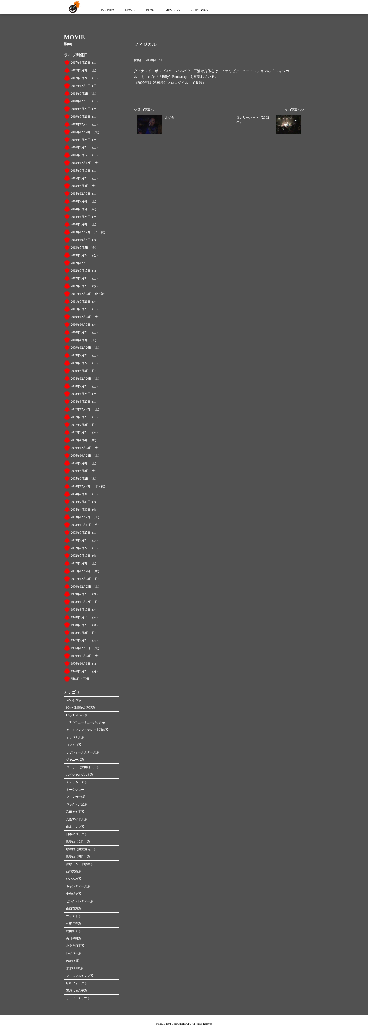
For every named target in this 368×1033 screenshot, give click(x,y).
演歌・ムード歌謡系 (79, 864)
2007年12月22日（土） (86, 409)
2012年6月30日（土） (85, 278)
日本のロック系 (76, 834)
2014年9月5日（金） (84, 209)
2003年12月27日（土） (86, 517)
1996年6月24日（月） (85, 671)
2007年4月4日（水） (84, 440)
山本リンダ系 (75, 827)
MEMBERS (172, 10)
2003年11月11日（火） (86, 525)
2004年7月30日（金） (85, 502)
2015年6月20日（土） (85, 178)
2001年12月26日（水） (86, 571)
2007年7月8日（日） (84, 425)
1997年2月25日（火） (85, 640)
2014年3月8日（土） (84, 224)
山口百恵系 (73, 908)
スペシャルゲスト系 (79, 774)
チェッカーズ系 (76, 782)
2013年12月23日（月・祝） (89, 232)
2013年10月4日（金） (85, 240)
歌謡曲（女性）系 (78, 841)
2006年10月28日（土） (86, 455)
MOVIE (130, 10)
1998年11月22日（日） (86, 602)
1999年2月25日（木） (85, 594)
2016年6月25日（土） (85, 147)
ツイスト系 (73, 916)
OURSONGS (199, 10)
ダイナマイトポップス (74, 7)
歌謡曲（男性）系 (78, 856)
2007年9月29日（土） (85, 417)
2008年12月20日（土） (86, 378)
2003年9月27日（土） (85, 532)
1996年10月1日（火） (85, 663)
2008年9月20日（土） (85, 386)
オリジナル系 (75, 737)
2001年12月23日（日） (86, 579)
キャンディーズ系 (78, 886)
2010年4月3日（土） (84, 340)
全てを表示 (73, 700)
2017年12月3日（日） (85, 86)
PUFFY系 (72, 961)
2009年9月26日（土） (85, 355)
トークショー (75, 789)
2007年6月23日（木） (85, 432)
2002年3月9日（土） (84, 563)
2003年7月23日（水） (85, 540)
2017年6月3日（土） (84, 70)
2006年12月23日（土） (86, 448)
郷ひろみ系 (73, 879)
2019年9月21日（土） (85, 116)
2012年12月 (78, 263)
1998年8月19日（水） (85, 609)
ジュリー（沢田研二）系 (82, 767)
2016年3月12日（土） (85, 155)
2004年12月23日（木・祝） (89, 486)
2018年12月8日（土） (85, 101)
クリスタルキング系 (79, 976)
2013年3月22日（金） (85, 255)
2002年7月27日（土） (85, 548)
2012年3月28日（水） (85, 286)
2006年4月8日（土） (84, 471)
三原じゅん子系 (76, 990)
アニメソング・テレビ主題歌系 (87, 730)
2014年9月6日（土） (84, 201)
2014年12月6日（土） (85, 193)
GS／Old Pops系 (76, 715)
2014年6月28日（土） (85, 217)
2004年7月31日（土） (85, 494)
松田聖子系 (73, 931)
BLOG (150, 10)
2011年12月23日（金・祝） (89, 294)
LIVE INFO (106, 10)
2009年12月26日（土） (86, 347)
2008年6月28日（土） (85, 394)
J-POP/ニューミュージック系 (85, 722)
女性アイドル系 (76, 819)
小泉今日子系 (75, 946)
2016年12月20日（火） (86, 132)
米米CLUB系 (74, 968)
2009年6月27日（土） (85, 363)
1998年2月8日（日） (84, 633)
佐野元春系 (73, 923)
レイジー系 (73, 953)
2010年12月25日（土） (86, 317)
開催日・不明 (80, 679)
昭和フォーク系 (76, 983)
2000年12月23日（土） (86, 586)
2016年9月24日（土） (85, 140)
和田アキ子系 (75, 812)
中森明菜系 (73, 894)
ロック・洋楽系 (76, 804)
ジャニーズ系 (75, 759)
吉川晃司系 (73, 938)
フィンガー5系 (76, 797)
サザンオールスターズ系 (82, 752)
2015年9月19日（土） (85, 170)
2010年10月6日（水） (85, 324)
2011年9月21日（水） (85, 301)
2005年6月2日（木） (84, 478)
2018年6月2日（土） (84, 93)
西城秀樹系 (73, 871)
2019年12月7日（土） (85, 124)
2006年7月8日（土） (84, 463)
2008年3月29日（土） (85, 401)
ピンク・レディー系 (79, 901)
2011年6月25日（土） (85, 309)
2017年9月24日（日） (85, 78)
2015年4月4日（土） (84, 186)
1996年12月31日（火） (86, 648)
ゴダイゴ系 (73, 745)
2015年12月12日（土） (86, 163)
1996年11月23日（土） (86, 656)
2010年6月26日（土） (85, 332)
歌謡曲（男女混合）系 (81, 849)
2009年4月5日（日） (84, 371)
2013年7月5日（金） (84, 247)
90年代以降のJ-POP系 (80, 707)
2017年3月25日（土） (85, 62)
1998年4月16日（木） (85, 617)
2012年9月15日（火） (85, 270)
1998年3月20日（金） (85, 625)
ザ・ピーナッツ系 (78, 998)
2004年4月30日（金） (85, 509)
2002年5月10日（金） (85, 555)
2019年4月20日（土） (85, 109)
